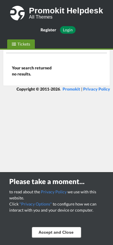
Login (68, 29)
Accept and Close (56, 232)
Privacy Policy (54, 191)
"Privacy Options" (35, 203)
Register (48, 29)
